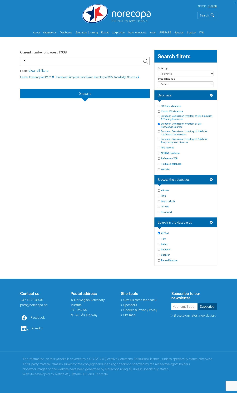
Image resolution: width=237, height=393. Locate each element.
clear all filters (38, 71)
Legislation (118, 32)
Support (191, 32)
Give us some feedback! (140, 300)
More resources (137, 32)
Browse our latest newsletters (195, 315)
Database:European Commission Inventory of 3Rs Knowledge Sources (96, 77)
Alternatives (50, 32)
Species (179, 32)
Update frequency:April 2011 (35, 77)
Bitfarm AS (79, 374)
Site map (129, 315)
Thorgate (101, 374)
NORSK (202, 6)
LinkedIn (37, 328)
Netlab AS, (62, 374)
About (36, 32)
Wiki (201, 32)
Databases (66, 32)
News (152, 32)
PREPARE (165, 32)
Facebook (37, 318)
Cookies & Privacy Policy (140, 310)
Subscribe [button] (207, 307)
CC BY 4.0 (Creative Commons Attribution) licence (124, 359)
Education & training (86, 32)
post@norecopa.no (34, 305)
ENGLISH (212, 6)
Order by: (163, 68)
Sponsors (130, 305)
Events (105, 32)
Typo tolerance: (166, 79)
